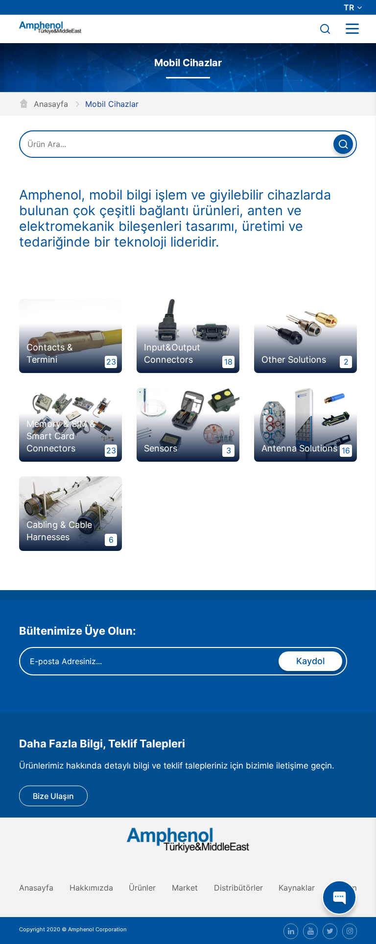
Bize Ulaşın (53, 796)
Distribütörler (238, 888)
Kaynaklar (297, 888)
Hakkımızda (91, 888)
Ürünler (142, 888)
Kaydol (310, 661)
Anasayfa (49, 104)
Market (185, 888)
